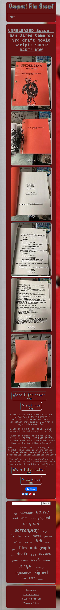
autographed (40, 517)
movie (42, 512)
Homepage (31, 590)
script (25, 565)
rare (32, 578)
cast (12, 555)
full (39, 540)
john (23, 578)
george (28, 542)
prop (33, 554)
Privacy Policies (31, 599)
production (48, 536)
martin (37, 535)
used (15, 518)
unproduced (23, 573)
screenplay (27, 530)
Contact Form (31, 594)
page (44, 531)
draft (22, 554)
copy (15, 513)
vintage (26, 513)
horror (16, 535)
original (31, 523)
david (40, 579)
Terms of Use (31, 603)
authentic (17, 542)
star (47, 542)
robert (46, 560)
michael (24, 560)
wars (24, 518)
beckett (45, 553)
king (27, 536)
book (35, 559)
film (23, 548)
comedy (39, 567)
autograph (40, 547)
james (15, 560)
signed (41, 572)
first (13, 549)
